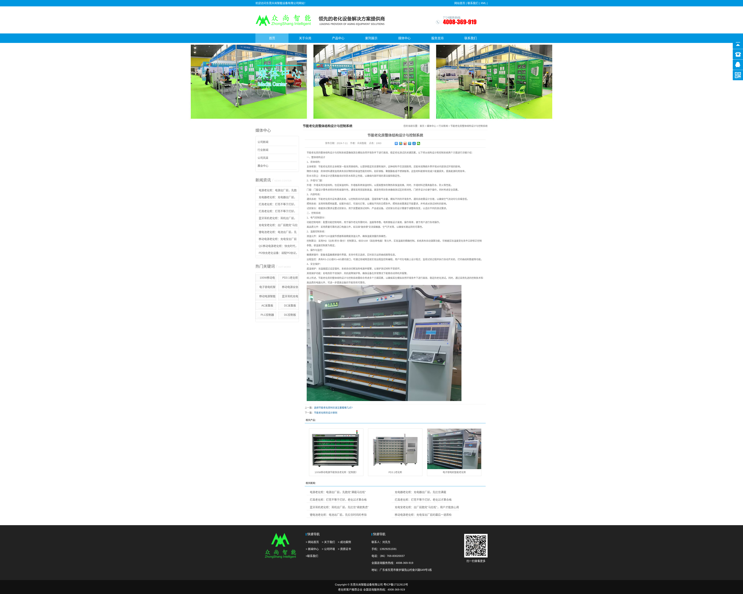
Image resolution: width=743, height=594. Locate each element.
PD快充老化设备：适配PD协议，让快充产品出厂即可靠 (277, 253)
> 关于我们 (328, 542)
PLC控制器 (267, 314)
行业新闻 (263, 149)
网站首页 (459, 3)
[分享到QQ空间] (400, 143)
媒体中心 (404, 38)
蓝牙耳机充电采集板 (290, 297)
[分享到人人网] (414, 143)
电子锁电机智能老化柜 (267, 287)
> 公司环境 (328, 548)
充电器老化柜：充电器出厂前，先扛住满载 (276, 198)
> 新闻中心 (312, 548)
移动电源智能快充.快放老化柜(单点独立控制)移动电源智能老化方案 (266, 297)
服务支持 (437, 38)
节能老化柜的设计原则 (325, 412)
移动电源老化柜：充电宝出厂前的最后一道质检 (276, 239)
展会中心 (263, 165)
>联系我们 (312, 555)
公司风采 (263, 157)
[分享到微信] (418, 143)
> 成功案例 (344, 542)
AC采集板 (267, 305)
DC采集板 (290, 305)
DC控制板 (290, 314)
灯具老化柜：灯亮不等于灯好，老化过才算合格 (276, 205)
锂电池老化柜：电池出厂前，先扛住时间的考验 (276, 232)
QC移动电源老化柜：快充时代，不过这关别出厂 (277, 246)
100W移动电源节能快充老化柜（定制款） (265, 278)
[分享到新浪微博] (405, 143)
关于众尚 (305, 38)
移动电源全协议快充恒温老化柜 (288, 287)
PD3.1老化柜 (290, 277)
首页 (272, 38)
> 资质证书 (344, 548)
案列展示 (371, 38)
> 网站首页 (312, 542)
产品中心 (338, 38)
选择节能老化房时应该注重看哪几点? (333, 407)
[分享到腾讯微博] (409, 143)
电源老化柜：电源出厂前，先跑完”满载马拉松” (276, 191)
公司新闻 (263, 141)
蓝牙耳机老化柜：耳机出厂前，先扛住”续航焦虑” (276, 219)
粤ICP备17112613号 (395, 584)
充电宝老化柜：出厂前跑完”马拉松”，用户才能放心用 (277, 226)
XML (483, 3)
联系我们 (472, 3)
